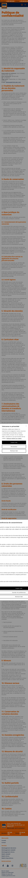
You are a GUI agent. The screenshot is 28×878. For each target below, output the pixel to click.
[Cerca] (26, 426)
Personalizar (14, 446)
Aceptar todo (14, 442)
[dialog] (14, 439)
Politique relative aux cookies (14, 438)
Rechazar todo (14, 451)
